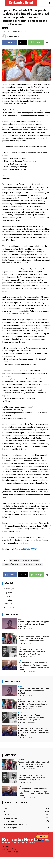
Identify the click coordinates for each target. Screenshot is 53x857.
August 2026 (9, 589)
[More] (46, 42)
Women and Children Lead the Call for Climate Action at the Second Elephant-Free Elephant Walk (33, 638)
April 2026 (8, 604)
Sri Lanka (38, 564)
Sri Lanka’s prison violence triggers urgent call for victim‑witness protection (33, 624)
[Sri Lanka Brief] (4, 36)
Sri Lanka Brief (14, 36)
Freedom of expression (11, 564)
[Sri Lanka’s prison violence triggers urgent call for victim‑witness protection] (9, 623)
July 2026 (8, 592)
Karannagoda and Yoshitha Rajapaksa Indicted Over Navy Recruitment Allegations (31, 651)
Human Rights (27, 564)
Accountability (14, 561)
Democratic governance (31, 561)
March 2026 (9, 607)
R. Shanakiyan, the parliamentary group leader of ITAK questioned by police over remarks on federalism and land (33, 666)
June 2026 (8, 596)
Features (21, 633)
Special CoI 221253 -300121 (26, 549)
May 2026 (8, 600)
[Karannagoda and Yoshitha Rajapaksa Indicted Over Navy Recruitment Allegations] (9, 651)
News (5, 28)
